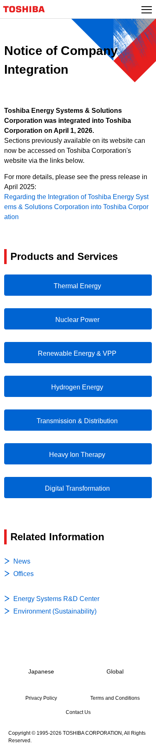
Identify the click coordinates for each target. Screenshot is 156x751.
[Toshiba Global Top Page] (27, 9)
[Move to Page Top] (140, 739)
